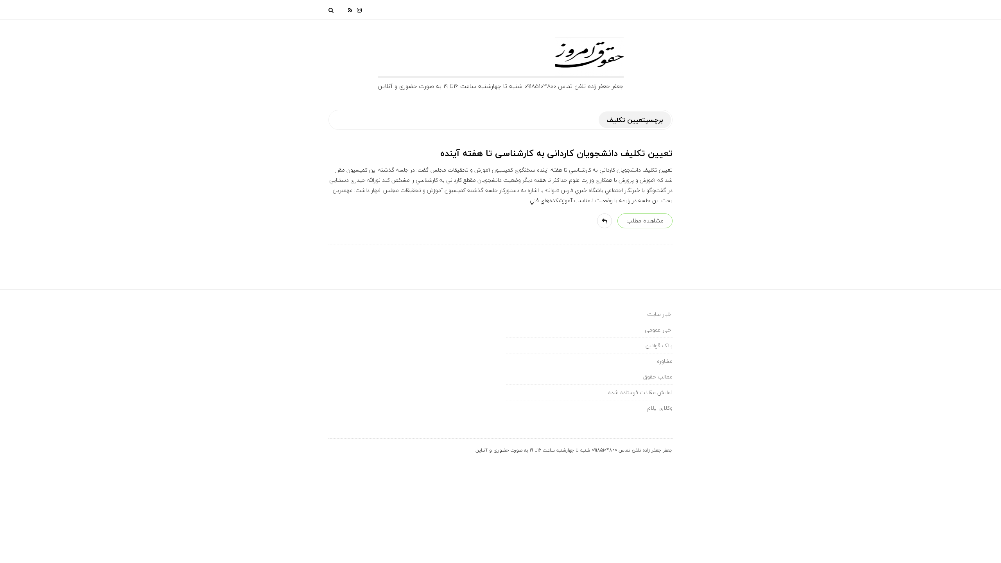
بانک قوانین (659, 345)
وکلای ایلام (660, 408)
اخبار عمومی (659, 330)
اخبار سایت (660, 314)
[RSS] (350, 9)
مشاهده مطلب (645, 220)
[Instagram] (359, 9)
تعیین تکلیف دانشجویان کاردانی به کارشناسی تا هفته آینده (556, 153)
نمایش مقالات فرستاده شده (640, 392)
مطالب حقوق (658, 377)
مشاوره (665, 361)
